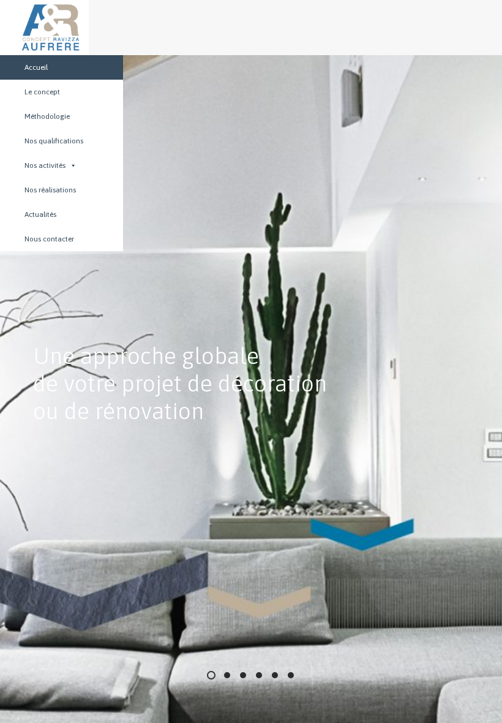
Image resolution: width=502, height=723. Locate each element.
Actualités (40, 214)
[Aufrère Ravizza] (38, 27)
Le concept (42, 92)
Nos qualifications (53, 141)
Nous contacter (49, 239)
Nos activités (45, 165)
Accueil (36, 67)
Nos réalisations (50, 190)
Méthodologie (47, 116)
